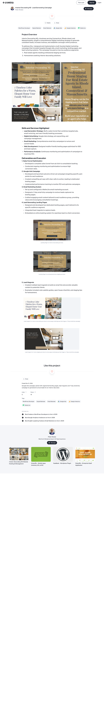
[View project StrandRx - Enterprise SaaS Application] (85, 454)
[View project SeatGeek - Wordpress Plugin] (63, 454)
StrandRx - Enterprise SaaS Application (83, 464)
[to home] (8, 3)
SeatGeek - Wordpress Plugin (62, 463)
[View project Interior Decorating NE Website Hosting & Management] (19, 453)
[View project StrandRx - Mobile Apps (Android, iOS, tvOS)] (41, 454)
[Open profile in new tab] (12, 9)
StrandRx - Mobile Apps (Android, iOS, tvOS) (38, 464)
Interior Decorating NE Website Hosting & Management (18, 462)
